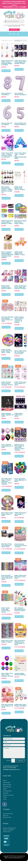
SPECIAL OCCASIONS (8, 795)
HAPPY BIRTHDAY (7, 787)
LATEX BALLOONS (7, 791)
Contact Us (14, 29)
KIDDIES (5, 789)
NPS (23, 858)
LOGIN (4, 799)
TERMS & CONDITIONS (8, 830)
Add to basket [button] (6, 71)
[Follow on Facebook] (4, 804)
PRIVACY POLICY (7, 831)
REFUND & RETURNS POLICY (9, 828)
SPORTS (5, 797)
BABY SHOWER (6, 782)
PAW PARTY (6, 793)
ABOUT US (5, 815)
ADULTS (5, 780)
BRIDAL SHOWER (7, 784)
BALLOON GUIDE (7, 817)
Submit (20, 761)
